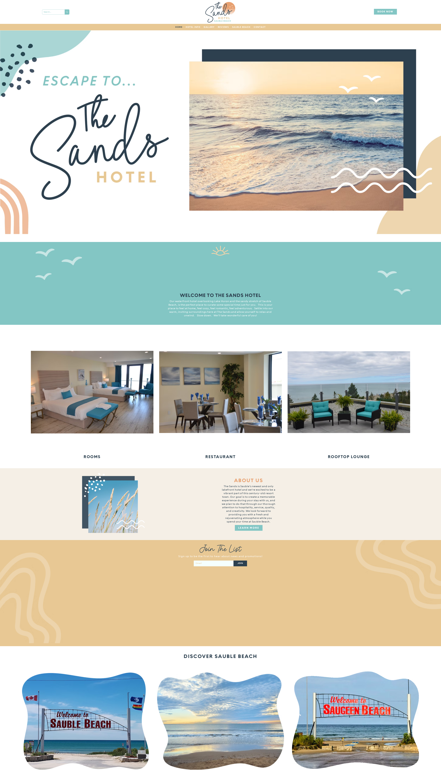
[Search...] (67, 12)
